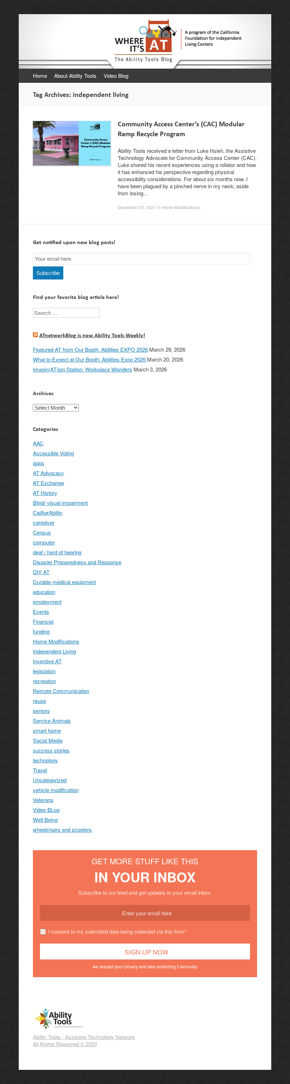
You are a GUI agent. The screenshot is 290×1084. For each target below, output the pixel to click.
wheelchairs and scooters (62, 829)
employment (47, 601)
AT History (45, 492)
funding (41, 631)
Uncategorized (49, 780)
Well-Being (45, 819)
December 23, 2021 (137, 207)
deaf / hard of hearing (57, 552)
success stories (51, 750)
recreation (44, 681)
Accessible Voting (53, 453)
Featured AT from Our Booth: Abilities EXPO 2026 (90, 349)
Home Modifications (181, 207)
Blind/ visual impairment (60, 502)
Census (42, 532)
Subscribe (48, 273)
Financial (43, 621)
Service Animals (52, 720)
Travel (40, 770)
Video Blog (116, 75)
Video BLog (46, 809)
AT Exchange (48, 482)
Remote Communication (61, 690)
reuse (39, 700)
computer (44, 542)
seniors (41, 710)
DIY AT (41, 572)
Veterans (43, 799)
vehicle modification (56, 790)
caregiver (43, 522)
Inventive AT (47, 661)
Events (41, 611)
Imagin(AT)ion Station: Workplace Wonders (82, 369)
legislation (44, 671)
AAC (38, 443)
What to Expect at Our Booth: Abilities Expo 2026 (89, 359)
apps (38, 463)
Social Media (48, 740)
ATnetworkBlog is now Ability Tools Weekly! (92, 335)
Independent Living (54, 651)
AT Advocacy (48, 473)
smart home (47, 730)
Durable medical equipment (64, 582)
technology (45, 760)
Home (40, 75)
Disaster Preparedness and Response (77, 562)
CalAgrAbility (48, 512)
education (44, 591)
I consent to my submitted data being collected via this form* (117, 931)
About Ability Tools (75, 75)
